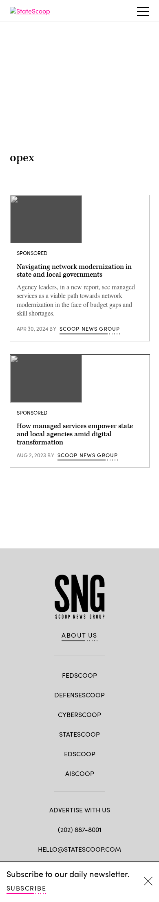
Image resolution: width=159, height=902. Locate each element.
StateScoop (79, 734)
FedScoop (79, 675)
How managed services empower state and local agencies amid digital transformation (75, 434)
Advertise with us (79, 809)
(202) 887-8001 (80, 829)
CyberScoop (79, 714)
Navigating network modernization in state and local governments (74, 271)
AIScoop (79, 773)
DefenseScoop (79, 694)
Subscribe (26, 888)
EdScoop (79, 753)
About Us (79, 635)
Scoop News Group (90, 328)
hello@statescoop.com (79, 849)
